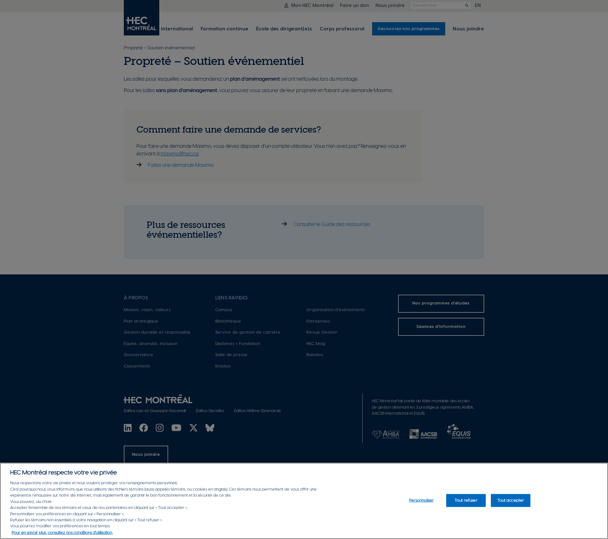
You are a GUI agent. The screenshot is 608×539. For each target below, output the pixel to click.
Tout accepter (510, 500)
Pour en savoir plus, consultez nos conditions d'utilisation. (62, 532)
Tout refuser (466, 500)
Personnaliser (421, 500)
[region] (304, 501)
